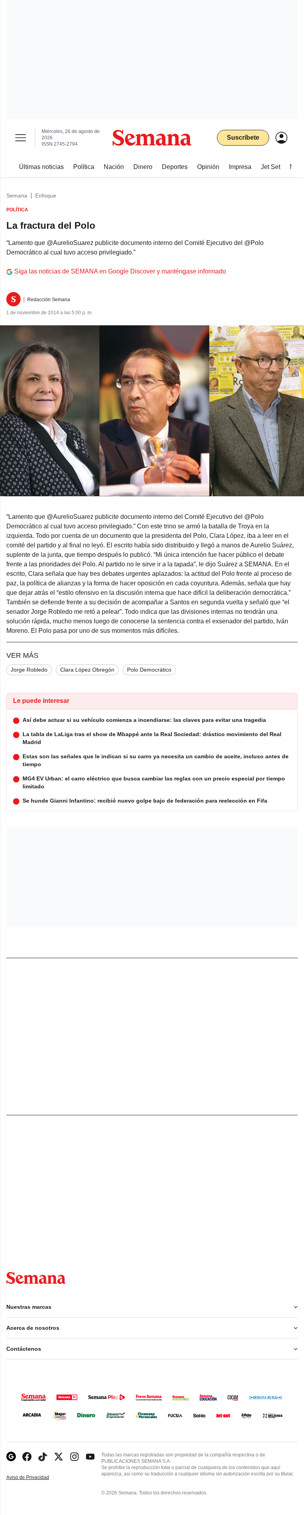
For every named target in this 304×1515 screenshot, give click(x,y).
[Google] (11, 1457)
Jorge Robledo (29, 669)
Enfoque (45, 195)
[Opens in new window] (27, 1457)
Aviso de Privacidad (36, 1478)
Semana (16, 195)
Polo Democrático (149, 669)
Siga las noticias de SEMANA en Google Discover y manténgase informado (120, 271)
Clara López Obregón (87, 669)
